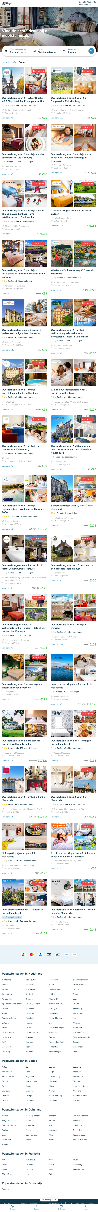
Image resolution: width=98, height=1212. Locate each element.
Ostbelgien (77, 1067)
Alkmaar (5, 984)
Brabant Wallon (9, 1076)
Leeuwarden (54, 989)
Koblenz (52, 1115)
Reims (51, 1174)
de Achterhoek (8, 1032)
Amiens (5, 1160)
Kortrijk (28, 1095)
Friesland (29, 1023)
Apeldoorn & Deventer (12, 1003)
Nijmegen (53, 1008)
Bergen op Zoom (9, 1018)
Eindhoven (29, 1008)
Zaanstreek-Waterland (82, 1037)
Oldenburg (77, 1125)
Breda (4, 1027)
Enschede (29, 1013)
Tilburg (76, 989)
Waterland (77, 1027)
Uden (75, 999)
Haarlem (29, 1042)
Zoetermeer (78, 1047)
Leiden (52, 994)
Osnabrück (77, 1130)
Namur (52, 1091)
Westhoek (77, 1100)
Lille (27, 1174)
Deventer (29, 984)
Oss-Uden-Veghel (57, 1027)
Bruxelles (6, 1091)
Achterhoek (7, 980)
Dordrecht (29, 994)
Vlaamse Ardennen (81, 1086)
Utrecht (76, 1003)
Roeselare (77, 1071)
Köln (51, 1125)
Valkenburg (77, 1008)
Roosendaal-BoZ (56, 1042)
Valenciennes (78, 1169)
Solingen (6, 1144)
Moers (51, 1135)
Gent (27, 1071)
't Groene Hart (31, 1032)
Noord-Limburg (55, 1018)
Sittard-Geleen (79, 984)
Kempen (29, 1091)
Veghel (76, 1018)
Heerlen (29, 1047)
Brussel (5, 1086)
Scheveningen (55, 1051)
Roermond (53, 1037)
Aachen (5, 1115)
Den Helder (30, 980)
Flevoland (29, 1018)
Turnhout (76, 1081)
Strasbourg (77, 1164)
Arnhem (5, 1008)
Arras (4, 1164)
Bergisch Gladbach (10, 1125)
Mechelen (53, 1081)
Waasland (77, 1091)
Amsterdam (7, 999)
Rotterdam (53, 1047)
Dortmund (6, 1139)
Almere (5, 989)
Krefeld (52, 1120)
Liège (51, 1071)
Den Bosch (6, 1047)
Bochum (5, 1130)
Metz (51, 1160)
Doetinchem (30, 989)
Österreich (6, 1189)
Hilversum (53, 980)
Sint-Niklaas (78, 1076)
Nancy (51, 1164)
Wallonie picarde (80, 1095)
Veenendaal (78, 1013)
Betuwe (5, 1023)
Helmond (29, 1051)
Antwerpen (7, 1071)
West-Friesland (79, 1032)
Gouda (28, 1027)
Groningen (30, 1037)
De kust (5, 1100)
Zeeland (76, 1042)
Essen (28, 1130)
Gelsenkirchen (31, 1135)
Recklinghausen (79, 1135)
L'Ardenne (30, 1100)
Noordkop (53, 1013)
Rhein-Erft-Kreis (80, 1139)
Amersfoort (7, 994)
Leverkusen (54, 1130)
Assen (4, 1013)
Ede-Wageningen (32, 1003)
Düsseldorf (30, 1125)
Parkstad (53, 1032)
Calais (4, 1169)
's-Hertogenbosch (80, 980)
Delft (4, 1042)
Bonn (4, 1135)
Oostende (53, 1100)
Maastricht (53, 999)
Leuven (52, 1067)
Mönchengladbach (80, 1115)
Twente (76, 994)
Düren (28, 1120)
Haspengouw (31, 1081)
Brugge (5, 1081)
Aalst (4, 1067)
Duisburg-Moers (32, 1115)
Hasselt (28, 1086)
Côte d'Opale (7, 1174)
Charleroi (6, 1095)
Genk (27, 1067)
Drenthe (29, 999)
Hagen (28, 1139)
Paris (51, 1169)
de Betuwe (6, 1037)
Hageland (29, 1076)
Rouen (75, 1160)
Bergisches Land (9, 1120)
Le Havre (29, 1169)
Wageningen (78, 1023)
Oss (50, 1023)
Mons (51, 1086)
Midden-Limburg (56, 1003)
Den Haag (6, 1051)
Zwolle (76, 1051)
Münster (76, 1120)
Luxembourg (54, 1076)
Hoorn (51, 984)
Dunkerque (30, 1160)
